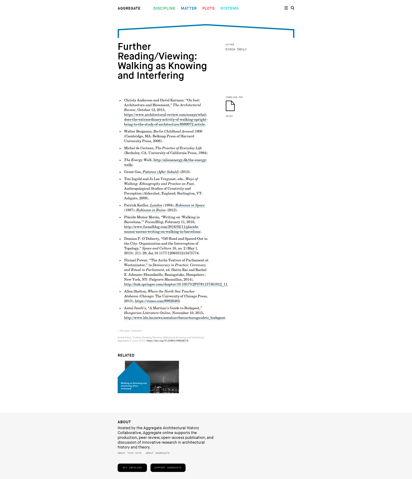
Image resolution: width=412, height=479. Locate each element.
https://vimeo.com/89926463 (157, 301)
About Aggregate (158, 453)
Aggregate (129, 8)
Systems (229, 8)
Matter (189, 8)
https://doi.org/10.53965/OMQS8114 (167, 340)
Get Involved (132, 468)
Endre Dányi (236, 49)
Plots (208, 8)
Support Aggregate (168, 468)
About (124, 422)
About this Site (130, 453)
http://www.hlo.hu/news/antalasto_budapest (174, 318)
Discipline (164, 8)
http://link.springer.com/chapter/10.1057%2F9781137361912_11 (175, 284)
